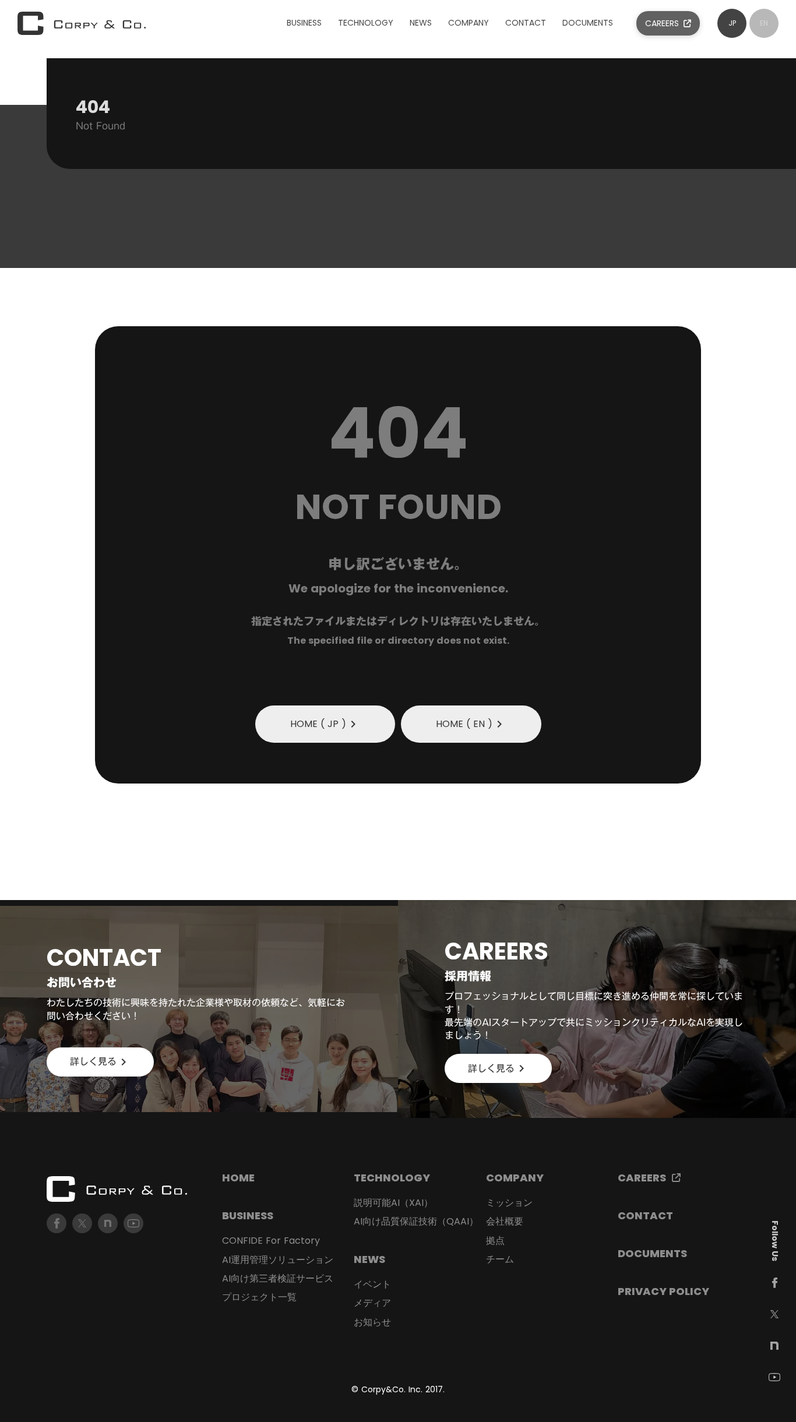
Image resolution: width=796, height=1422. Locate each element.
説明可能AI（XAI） (393, 1203)
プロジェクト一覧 (259, 1297)
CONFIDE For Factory (271, 1240)
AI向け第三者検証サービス (277, 1278)
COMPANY (515, 1177)
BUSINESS (247, 1215)
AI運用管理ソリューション (277, 1260)
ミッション (509, 1203)
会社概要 (504, 1221)
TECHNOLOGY (392, 1177)
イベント (372, 1284)
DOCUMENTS (652, 1253)
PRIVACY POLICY (663, 1291)
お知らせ (372, 1322)
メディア (372, 1303)
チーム (500, 1259)
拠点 (495, 1240)
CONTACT (645, 1215)
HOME (238, 1177)
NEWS (369, 1259)
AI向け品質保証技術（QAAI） (416, 1221)
